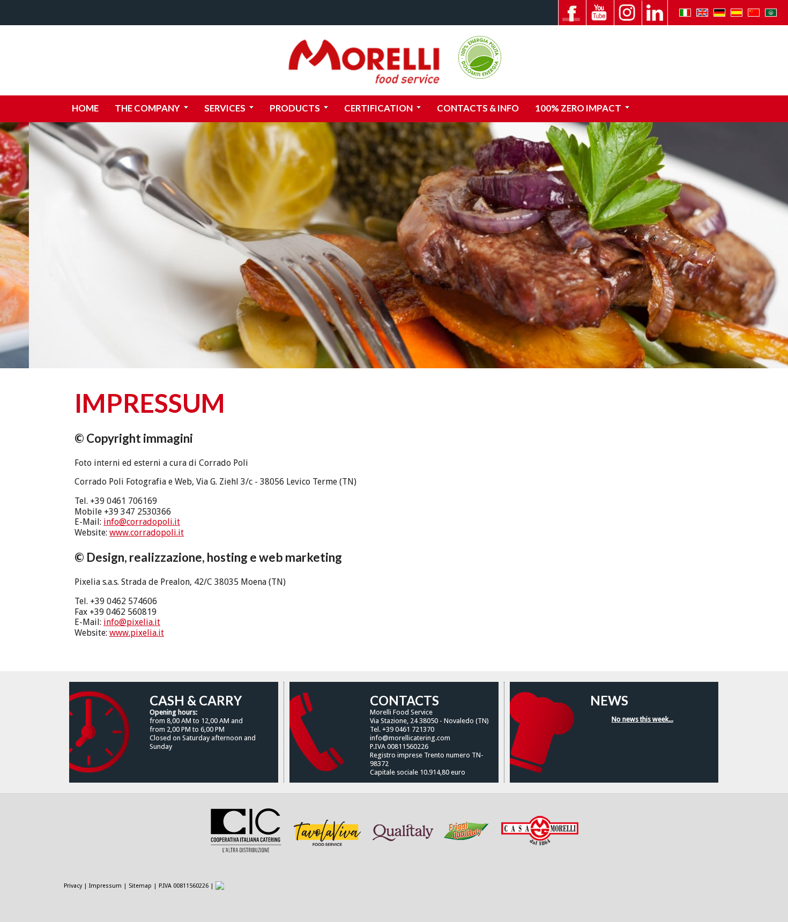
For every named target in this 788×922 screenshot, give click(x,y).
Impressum (105, 885)
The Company (147, 108)
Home (85, 108)
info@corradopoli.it (141, 522)
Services (225, 108)
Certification (378, 108)
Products (295, 108)
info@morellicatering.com (410, 738)
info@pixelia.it (131, 622)
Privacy (73, 885)
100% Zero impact (578, 108)
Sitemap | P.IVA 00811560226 (169, 885)
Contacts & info (478, 108)
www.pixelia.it (136, 633)
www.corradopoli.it (146, 532)
